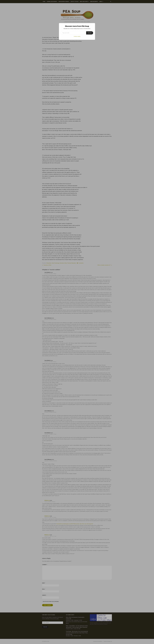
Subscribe (90, 33)
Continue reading (77, 36)
